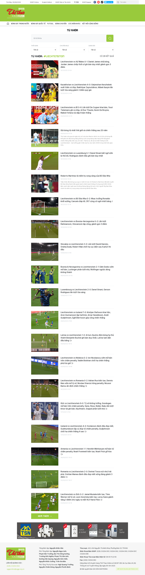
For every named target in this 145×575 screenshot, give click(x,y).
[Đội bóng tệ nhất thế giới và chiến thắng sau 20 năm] (44, 138)
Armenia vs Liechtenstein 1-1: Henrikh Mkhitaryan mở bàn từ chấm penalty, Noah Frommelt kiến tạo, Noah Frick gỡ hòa (87, 450)
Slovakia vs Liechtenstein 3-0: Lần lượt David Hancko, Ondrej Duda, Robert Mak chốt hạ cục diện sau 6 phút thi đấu (86, 247)
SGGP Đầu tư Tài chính (63, 2)
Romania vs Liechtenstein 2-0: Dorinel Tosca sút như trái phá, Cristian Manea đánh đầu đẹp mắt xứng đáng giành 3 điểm (86, 474)
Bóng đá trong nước (20, 24)
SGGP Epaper (86, 2)
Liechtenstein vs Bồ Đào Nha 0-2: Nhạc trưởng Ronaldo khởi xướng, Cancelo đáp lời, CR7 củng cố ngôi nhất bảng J (86, 199)
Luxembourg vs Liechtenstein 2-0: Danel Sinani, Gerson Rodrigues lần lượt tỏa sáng (85, 290)
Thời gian (34, 46)
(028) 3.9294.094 (13, 566)
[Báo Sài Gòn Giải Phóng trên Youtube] (98, 2)
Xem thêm (43, 516)
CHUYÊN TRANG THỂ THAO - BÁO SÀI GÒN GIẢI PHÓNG (15, 13)
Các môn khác (74, 24)
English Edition (47, 2)
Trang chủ (8, 23)
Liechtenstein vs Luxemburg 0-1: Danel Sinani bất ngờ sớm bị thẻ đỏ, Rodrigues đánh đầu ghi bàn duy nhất (87, 154)
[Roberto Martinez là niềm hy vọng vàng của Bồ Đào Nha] (44, 184)
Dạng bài (92, 46)
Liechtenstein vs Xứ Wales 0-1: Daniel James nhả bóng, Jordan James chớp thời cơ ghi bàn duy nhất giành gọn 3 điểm (86, 64)
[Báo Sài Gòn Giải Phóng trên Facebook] (94, 2)
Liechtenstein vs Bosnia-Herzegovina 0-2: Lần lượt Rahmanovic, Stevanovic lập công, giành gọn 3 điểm (84, 222)
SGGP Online (34, 2)
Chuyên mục (64, 46)
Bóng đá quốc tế (38, 24)
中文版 (76, 2)
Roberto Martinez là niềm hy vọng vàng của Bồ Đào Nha (85, 176)
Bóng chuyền (60, 24)
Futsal (50, 24)
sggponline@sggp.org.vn (15, 569)
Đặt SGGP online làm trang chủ (127, 569)
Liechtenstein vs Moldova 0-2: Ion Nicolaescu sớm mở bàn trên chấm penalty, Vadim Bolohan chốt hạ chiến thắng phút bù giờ (86, 361)
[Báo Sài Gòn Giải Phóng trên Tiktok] (102, 2)
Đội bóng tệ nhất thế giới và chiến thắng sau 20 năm (84, 130)
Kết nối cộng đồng (90, 24)
